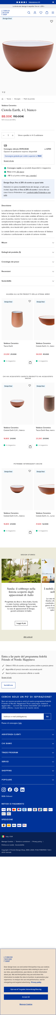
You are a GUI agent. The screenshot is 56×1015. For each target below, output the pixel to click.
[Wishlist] (40, 12)
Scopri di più (7, 677)
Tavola (9, 99)
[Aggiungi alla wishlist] (51, 21)
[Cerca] (29, 12)
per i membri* (31, 176)
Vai (47, 716)
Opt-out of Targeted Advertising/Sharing (25, 989)
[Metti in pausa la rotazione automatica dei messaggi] (53, 2)
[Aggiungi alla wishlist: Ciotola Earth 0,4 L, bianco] (29, 385)
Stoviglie (17, 99)
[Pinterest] (16, 790)
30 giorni (20, 172)
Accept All (26, 997)
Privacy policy (37, 841)
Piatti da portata (29, 99)
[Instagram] (4, 790)
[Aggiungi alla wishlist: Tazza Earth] (29, 301)
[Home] (2, 99)
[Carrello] (46, 12)
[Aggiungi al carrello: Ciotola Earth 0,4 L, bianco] (30, 446)
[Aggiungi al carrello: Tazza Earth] (30, 362)
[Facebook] (10, 790)
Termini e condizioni (23, 841)
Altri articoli (28, 637)
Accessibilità (19, 845)
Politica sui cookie (8, 845)
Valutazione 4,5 (34, 2)
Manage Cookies (7, 841)
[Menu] (52, 12)
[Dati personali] (35, 12)
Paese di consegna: (10, 723)
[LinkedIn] (22, 790)
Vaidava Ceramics (9, 105)
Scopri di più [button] (9, 161)
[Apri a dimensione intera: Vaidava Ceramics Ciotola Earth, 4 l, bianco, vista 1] (28, 56)
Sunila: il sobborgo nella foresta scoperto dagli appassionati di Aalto (21, 592)
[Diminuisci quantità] (3, 135)
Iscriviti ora (8, 685)
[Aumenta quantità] (13, 135)
